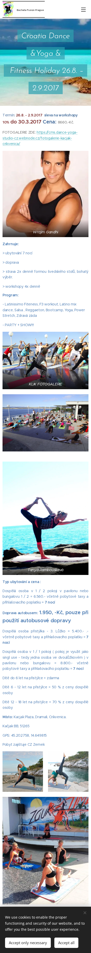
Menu (83, 9)
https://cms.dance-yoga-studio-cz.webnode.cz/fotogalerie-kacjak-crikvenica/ (40, 138)
